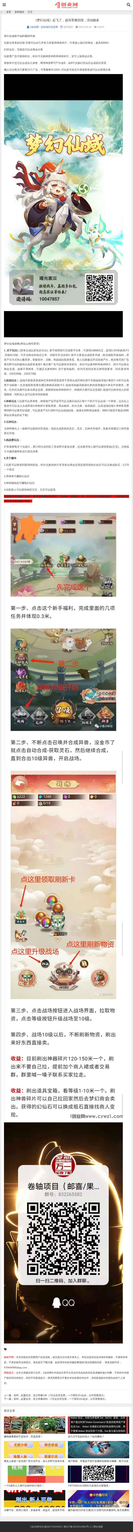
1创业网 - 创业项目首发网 (44, 27)
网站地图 (98, 1526)
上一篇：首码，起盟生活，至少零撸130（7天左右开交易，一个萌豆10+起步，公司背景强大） (55, 1395)
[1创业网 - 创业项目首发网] (1, 12)
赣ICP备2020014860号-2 (77, 1526)
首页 (8, 12)
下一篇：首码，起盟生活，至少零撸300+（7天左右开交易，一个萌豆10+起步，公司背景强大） (55, 1399)
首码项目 (19, 12)
